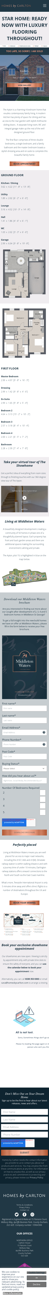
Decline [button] (36, 1284)
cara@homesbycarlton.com (14, 982)
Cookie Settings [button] (37, 1272)
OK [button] (37, 1278)
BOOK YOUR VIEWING (24, 902)
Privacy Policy (36, 1177)
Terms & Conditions (24, 1205)
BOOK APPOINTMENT (24, 163)
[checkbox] (24, 803)
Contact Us (24, 1210)
